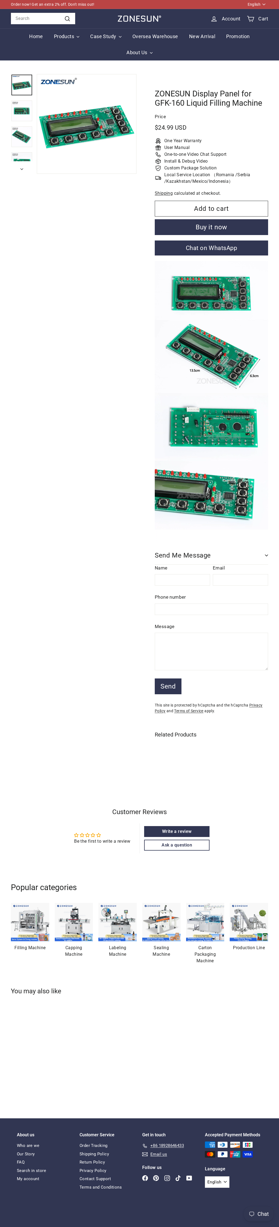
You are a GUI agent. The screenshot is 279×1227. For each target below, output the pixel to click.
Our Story (26, 1154)
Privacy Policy (93, 1170)
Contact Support (95, 1178)
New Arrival (202, 36)
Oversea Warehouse (155, 36)
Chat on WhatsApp (211, 248)
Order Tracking (94, 1145)
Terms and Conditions (101, 1187)
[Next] (22, 167)
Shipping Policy (94, 1154)
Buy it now (211, 227)
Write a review (177, 831)
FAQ (21, 1162)
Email (219, 568)
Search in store (31, 1170)
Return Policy (92, 1162)
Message (165, 626)
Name (161, 568)
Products (64, 36)
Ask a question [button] (177, 845)
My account (28, 1178)
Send (168, 686)
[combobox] (43, 18)
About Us (137, 52)
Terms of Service (188, 711)
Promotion (238, 36)
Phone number (170, 597)
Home (36, 36)
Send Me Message (183, 555)
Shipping (164, 193)
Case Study (103, 36)
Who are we (28, 1145)
